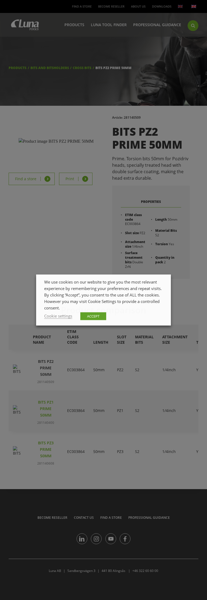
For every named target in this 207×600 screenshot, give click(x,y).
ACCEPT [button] (93, 316)
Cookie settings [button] (58, 316)
